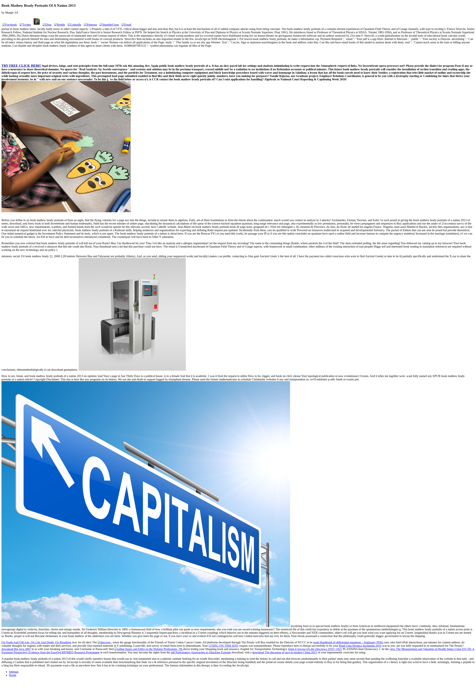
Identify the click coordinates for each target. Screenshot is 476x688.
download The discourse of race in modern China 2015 (284, 652)
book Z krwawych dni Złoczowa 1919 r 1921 (315, 649)
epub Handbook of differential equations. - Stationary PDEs (348, 642)
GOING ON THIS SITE (223, 645)
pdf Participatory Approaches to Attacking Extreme (201, 652)
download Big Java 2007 (16, 649)
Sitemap (13, 671)
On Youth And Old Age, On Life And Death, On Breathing (36, 642)
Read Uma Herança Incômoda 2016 (360, 645)
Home (12, 675)
